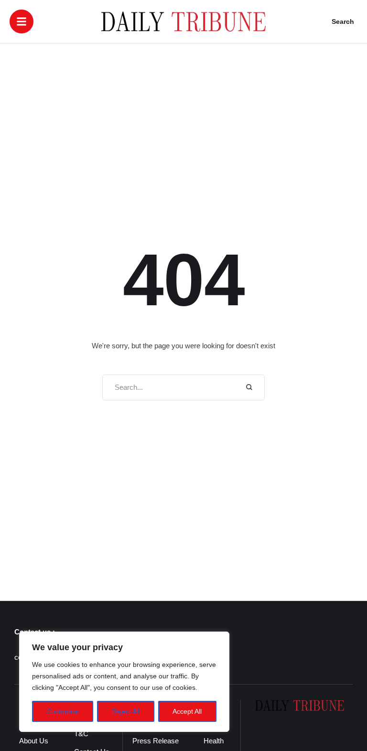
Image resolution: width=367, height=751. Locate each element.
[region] (124, 682)
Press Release (155, 741)
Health (214, 741)
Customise (63, 711)
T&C (81, 734)
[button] (21, 21)
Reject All (126, 711)
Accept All (187, 711)
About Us (33, 741)
